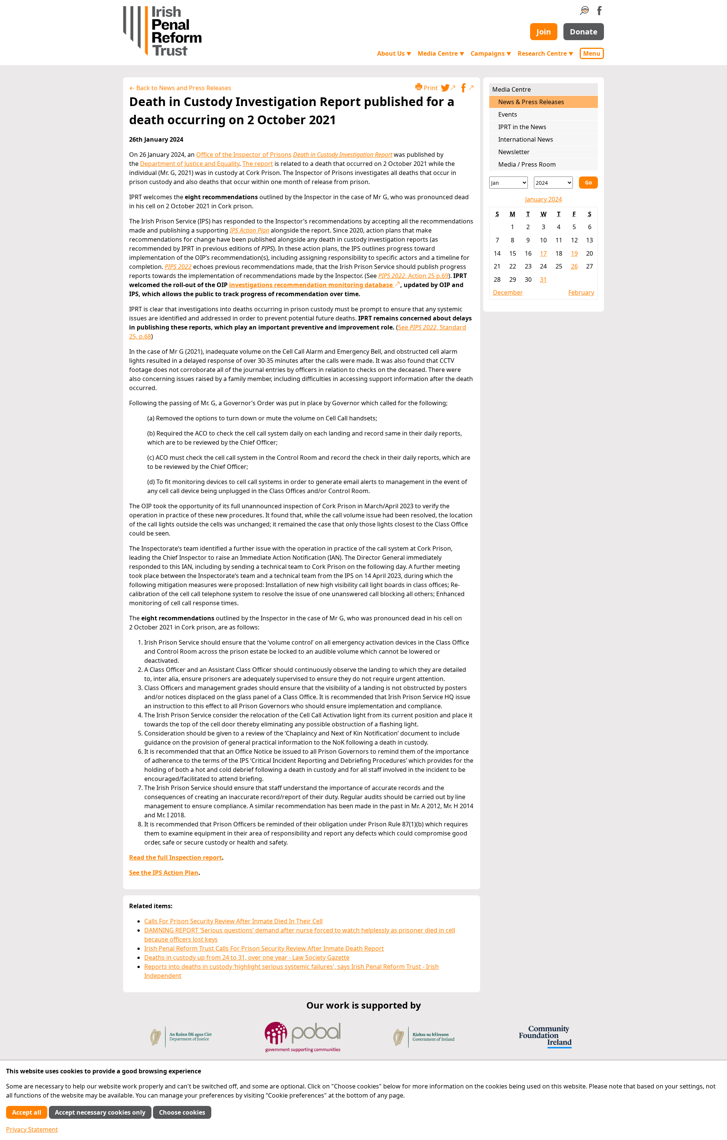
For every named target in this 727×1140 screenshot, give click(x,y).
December (508, 292)
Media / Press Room (527, 164)
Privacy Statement (32, 1129)
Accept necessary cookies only (100, 1112)
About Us (394, 53)
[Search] (584, 13)
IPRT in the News (522, 127)
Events (507, 114)
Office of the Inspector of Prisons (244, 154)
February (581, 292)
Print (430, 88)
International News (525, 139)
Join (544, 32)
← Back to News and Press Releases (180, 88)
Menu (592, 53)
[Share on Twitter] (448, 87)
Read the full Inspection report (175, 857)
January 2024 (543, 199)
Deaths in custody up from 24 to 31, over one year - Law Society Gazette (246, 957)
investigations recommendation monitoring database (311, 285)
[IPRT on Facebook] (599, 13)
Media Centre (441, 53)
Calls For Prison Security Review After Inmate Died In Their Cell (233, 921)
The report (257, 163)
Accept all (26, 1112)
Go (588, 182)
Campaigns (491, 53)
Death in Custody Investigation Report (342, 154)
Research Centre (546, 53)
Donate (584, 32)
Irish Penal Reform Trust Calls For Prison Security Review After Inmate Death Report (264, 948)
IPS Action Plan (249, 230)
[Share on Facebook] (466, 87)
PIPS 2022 (178, 266)
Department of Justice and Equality (189, 163)
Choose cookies (182, 1112)
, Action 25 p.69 (413, 276)
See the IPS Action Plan (163, 872)
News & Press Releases (531, 102)
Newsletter (514, 152)
